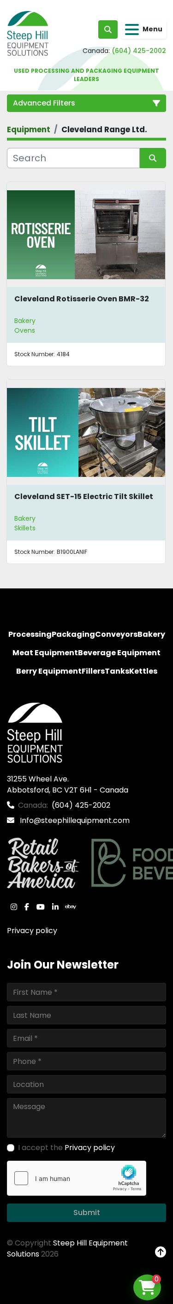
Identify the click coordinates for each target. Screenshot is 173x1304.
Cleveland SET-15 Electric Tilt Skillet (83, 496)
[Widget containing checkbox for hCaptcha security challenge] (76, 1178)
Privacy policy (32, 930)
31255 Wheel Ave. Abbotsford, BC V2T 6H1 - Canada (67, 784)
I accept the (66, 1147)
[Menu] (132, 29)
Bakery (25, 320)
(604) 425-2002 (139, 50)
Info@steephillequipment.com (74, 820)
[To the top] (160, 1252)
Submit (86, 1212)
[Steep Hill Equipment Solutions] (35, 732)
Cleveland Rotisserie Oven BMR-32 (81, 299)
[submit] (153, 158)
